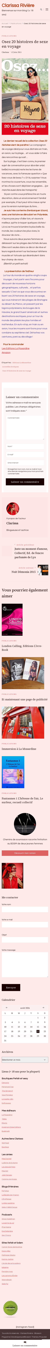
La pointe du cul (8, 1223)
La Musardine (7, 1115)
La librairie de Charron (10, 1195)
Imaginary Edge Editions (11, 1127)
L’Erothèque (6, 1199)
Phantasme (6, 1227)
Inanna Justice (7, 1259)
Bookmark (6, 1131)
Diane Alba (6, 1251)
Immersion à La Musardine (19, 749)
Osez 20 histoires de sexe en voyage (16, 371)
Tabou (4, 1119)
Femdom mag (7, 1271)
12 (19, 1027)
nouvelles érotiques (10, 366)
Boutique (5, 1147)
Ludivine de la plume (10, 1163)
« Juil (7, 1007)
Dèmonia (5, 1083)
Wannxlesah (7, 1280)
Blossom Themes (31, 1337)
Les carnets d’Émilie (9, 1276)
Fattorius (5, 1191)
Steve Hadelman (8, 1219)
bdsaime (5, 1267)
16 (45, 1027)
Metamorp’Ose (7, 1087)
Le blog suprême (8, 1203)
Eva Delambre (7, 1231)
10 (5, 1027)
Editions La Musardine (22, 362)
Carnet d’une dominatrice (12, 1247)
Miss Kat (5, 1171)
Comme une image (9, 1179)
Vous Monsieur (7, 1095)
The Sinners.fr (7, 1091)
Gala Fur (5, 1284)
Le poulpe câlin (7, 1099)
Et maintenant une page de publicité (24, 699)
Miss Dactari (6, 1159)
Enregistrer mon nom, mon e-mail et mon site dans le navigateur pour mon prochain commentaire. (25, 471)
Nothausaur (6, 1103)
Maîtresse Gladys (8, 1255)
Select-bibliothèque (9, 1207)
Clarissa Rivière (18, 5)
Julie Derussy (7, 1175)
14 (31, 1027)
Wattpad (5, 1143)
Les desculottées (8, 1167)
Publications (9, 36)
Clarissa (5, 52)
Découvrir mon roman (25, 853)
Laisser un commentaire (25, 1345)
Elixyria (4, 1123)
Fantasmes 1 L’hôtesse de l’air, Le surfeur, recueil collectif (22, 800)
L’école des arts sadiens (11, 1263)
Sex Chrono (6, 1235)
